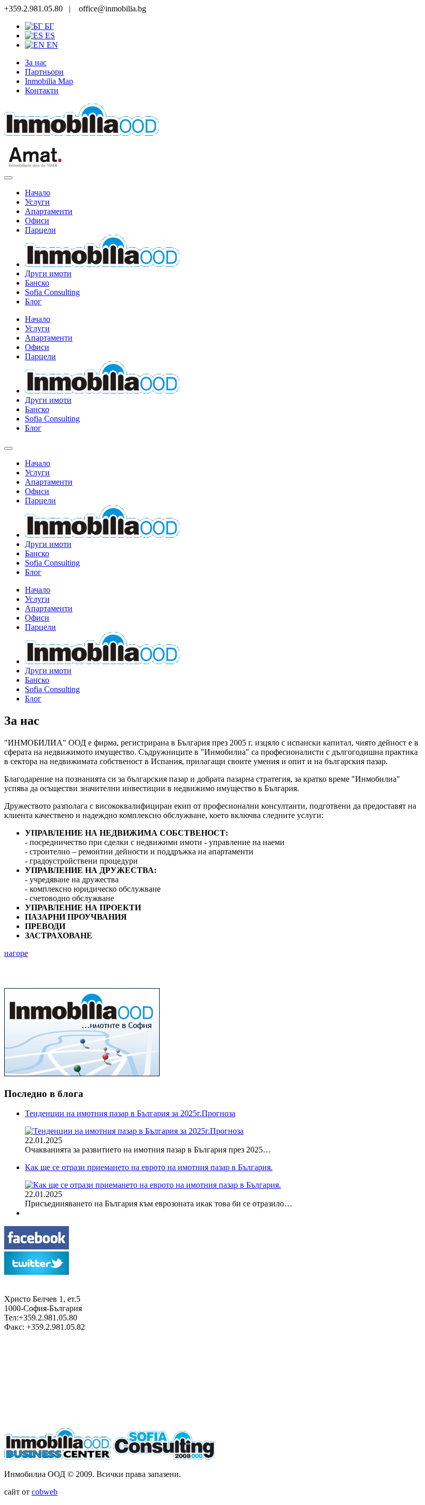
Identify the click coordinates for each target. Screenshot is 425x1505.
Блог (33, 301)
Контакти (42, 90)
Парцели (40, 230)
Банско (37, 282)
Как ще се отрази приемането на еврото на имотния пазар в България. (149, 1167)
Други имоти (48, 273)
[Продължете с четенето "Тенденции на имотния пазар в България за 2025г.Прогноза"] (134, 1131)
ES (49, 35)
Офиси (37, 220)
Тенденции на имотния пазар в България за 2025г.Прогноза (130, 1113)
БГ (48, 26)
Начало (37, 192)
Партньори (44, 71)
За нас (36, 62)
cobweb (45, 1491)
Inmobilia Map (49, 81)
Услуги (37, 202)
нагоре (16, 953)
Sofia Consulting (52, 292)
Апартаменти (49, 211)
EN (51, 44)
